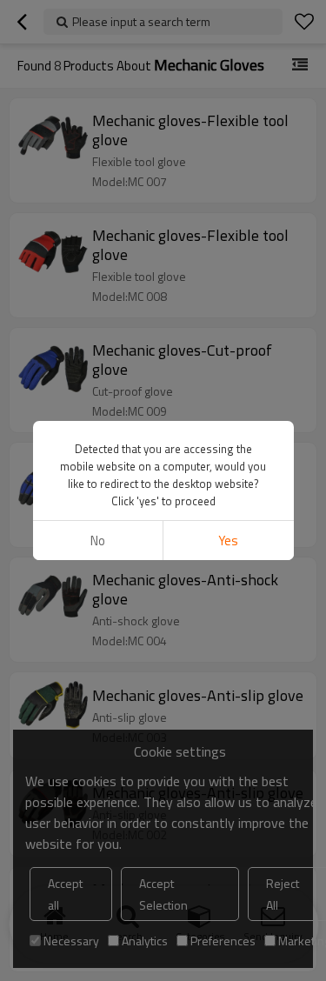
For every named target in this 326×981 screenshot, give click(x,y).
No (97, 541)
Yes (228, 541)
